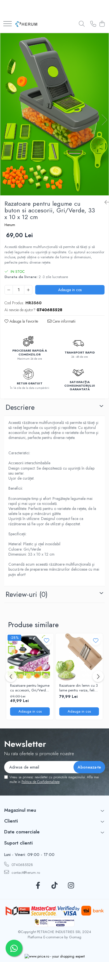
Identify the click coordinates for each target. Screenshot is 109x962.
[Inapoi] (104, 202)
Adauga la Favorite (23, 321)
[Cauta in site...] (82, 24)
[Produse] (7, 24)
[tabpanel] (54, 114)
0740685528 (21, 864)
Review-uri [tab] (27, 594)
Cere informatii (63, 321)
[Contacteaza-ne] (93, 24)
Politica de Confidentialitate (41, 781)
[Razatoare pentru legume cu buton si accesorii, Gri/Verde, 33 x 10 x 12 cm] (54, 114)
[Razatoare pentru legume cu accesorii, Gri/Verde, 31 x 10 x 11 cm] (30, 657)
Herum (9, 224)
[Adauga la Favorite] (46, 640)
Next (104, 120)
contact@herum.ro (25, 872)
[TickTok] (55, 886)
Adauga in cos (70, 290)
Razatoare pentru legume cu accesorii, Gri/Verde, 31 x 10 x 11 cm (29, 688)
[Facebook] (38, 886)
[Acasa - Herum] (26, 24)
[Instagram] (71, 886)
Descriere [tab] (20, 407)
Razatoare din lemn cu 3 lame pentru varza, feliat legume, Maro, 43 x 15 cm (78, 688)
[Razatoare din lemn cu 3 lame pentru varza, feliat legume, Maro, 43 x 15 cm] (79, 657)
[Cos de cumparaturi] (102, 24)
